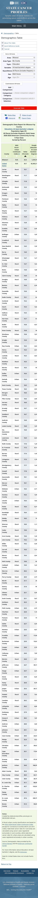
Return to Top (6, 864)
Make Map (12, 115)
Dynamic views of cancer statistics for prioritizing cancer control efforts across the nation (19, 18)
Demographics (9, 33)
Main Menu (17, 26)
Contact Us (30, 873)
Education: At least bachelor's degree (19, 129)
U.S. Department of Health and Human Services (18, 882)
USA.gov (22, 886)
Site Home (7, 871)
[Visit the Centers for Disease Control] (23, 2)
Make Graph (26, 115)
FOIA (33, 871)
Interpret (11, 118)
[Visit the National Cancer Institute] (14, 2)
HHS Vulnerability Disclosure (14, 873)
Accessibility (25, 871)
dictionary (23, 852)
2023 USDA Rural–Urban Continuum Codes (19, 824)
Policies (15, 871)
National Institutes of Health (13, 884)
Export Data (26, 118)
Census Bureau (7, 844)
